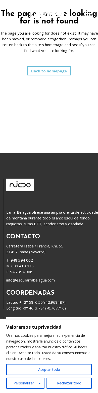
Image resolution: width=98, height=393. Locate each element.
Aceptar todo (49, 369)
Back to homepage (49, 70)
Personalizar (24, 383)
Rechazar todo (69, 383)
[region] (49, 356)
